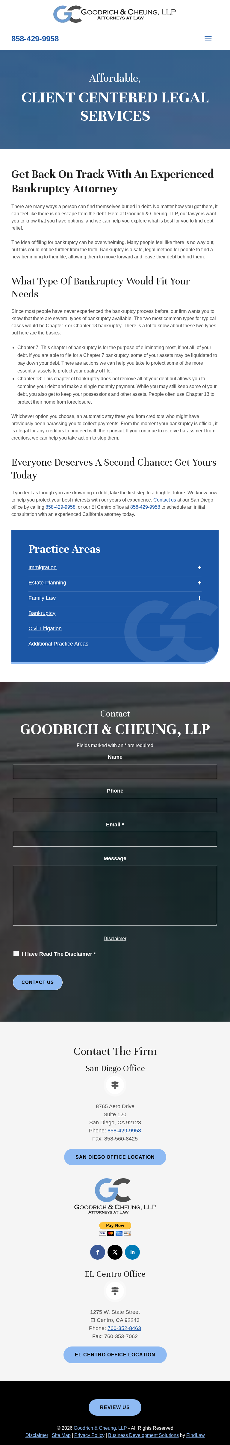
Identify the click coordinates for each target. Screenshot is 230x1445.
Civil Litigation (45, 628)
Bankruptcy (41, 613)
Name (115, 757)
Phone (115, 791)
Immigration (42, 567)
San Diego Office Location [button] (115, 1157)
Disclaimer (115, 938)
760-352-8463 (124, 1328)
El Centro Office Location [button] (115, 1354)
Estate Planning (47, 583)
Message (115, 858)
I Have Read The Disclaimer (59, 954)
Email (115, 825)
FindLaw (195, 1435)
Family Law (42, 598)
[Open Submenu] (199, 568)
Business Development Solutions (143, 1435)
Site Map (61, 1435)
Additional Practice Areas (58, 644)
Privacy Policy (89, 1435)
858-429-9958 (35, 38)
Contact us (164, 499)
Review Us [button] (115, 1407)
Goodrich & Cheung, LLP (100, 1428)
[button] (208, 38)
